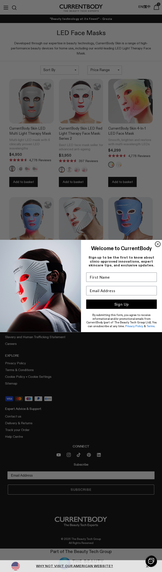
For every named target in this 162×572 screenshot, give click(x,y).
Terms (150, 326)
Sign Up (121, 304)
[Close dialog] (158, 244)
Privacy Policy (134, 326)
